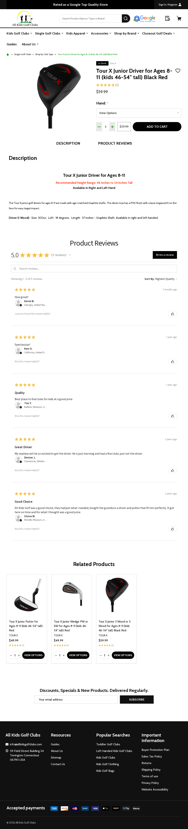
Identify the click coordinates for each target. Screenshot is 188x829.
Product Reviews (115, 143)
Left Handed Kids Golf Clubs (114, 751)
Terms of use (150, 776)
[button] (70, 255)
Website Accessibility (155, 789)
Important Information (153, 737)
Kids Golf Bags (105, 770)
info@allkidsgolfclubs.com (26, 744)
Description (68, 143)
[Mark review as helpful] (172, 314)
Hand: (102, 103)
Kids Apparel (75, 33)
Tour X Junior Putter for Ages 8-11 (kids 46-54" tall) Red (26, 626)
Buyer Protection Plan (155, 750)
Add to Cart (157, 127)
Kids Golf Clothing (107, 764)
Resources (61, 735)
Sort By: (149, 279)
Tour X (113, 63)
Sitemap (56, 757)
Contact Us (58, 764)
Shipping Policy (151, 769)
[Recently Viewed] (167, 18)
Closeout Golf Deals (157, 33)
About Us (29, 44)
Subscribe (136, 699)
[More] (31, 33)
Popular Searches (113, 735)
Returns (146, 763)
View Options (33, 655)
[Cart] (179, 18)
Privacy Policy (150, 783)
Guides (12, 44)
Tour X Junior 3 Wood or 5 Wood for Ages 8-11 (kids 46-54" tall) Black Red (115, 626)
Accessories (99, 33)
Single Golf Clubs (47, 33)
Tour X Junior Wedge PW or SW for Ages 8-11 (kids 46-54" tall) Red (71, 626)
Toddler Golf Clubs (108, 744)
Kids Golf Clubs (18, 33)
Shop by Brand (125, 33)
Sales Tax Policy (152, 756)
